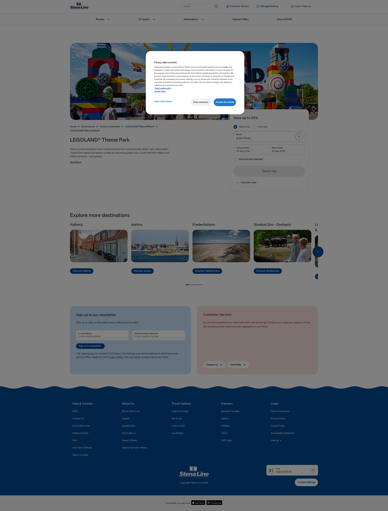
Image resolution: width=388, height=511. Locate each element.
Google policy (160, 91)
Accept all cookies (225, 102)
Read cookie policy (163, 88)
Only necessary (201, 102)
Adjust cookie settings (163, 101)
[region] (195, 82)
